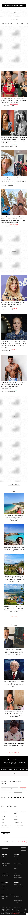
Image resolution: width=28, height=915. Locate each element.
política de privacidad (18, 792)
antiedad (16, 828)
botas (27, 769)
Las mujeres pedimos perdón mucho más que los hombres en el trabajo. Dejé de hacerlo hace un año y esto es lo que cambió (14, 714)
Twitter (9, 797)
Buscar (22, 841)
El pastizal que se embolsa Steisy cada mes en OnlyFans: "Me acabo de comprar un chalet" (13, 304)
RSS (21, 797)
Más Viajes (14, 616)
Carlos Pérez (4, 309)
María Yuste (4, 105)
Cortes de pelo (18, 822)
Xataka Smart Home (5, 863)
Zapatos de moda (6, 825)
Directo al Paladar (5, 875)
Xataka (2, 856)
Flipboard (24, 797)
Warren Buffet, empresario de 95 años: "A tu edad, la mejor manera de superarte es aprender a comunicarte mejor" (14, 684)
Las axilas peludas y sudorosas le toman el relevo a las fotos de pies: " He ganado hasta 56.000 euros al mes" (14, 100)
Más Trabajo (14, 752)
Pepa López (3, 185)
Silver (2, 819)
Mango (17, 23)
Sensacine (16, 866)
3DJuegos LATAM (18, 896)
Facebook (12, 797)
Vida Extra (16, 858)
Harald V (12, 23)
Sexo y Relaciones (14, 104)
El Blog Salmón (17, 884)
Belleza (16, 819)
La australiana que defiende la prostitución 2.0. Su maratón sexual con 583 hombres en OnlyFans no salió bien (13, 179)
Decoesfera (3, 886)
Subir (22, 849)
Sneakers (10, 769)
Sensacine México (18, 900)
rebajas (22, 23)
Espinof (16, 868)
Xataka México (4, 896)
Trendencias (4, 884)
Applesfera (3, 861)
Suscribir (22, 788)
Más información (15, 913)
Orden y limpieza (18, 825)
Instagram (18, 797)
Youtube (15, 797)
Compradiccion (4, 889)
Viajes (14, 491)
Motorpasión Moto (18, 877)
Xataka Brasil (4, 898)
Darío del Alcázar (5, 391)
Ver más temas (5, 833)
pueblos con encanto (6, 828)
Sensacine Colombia (18, 902)
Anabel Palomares (5, 146)
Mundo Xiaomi (4, 865)
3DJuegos (16, 856)
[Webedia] (5, 849)
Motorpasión (17, 875)
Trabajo (14, 625)
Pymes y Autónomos (18, 886)
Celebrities (14, 308)
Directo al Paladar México (6, 907)
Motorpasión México (18, 907)
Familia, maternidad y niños (19, 769)
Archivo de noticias (14, 484)
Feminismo (14, 144)
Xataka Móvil (4, 858)
